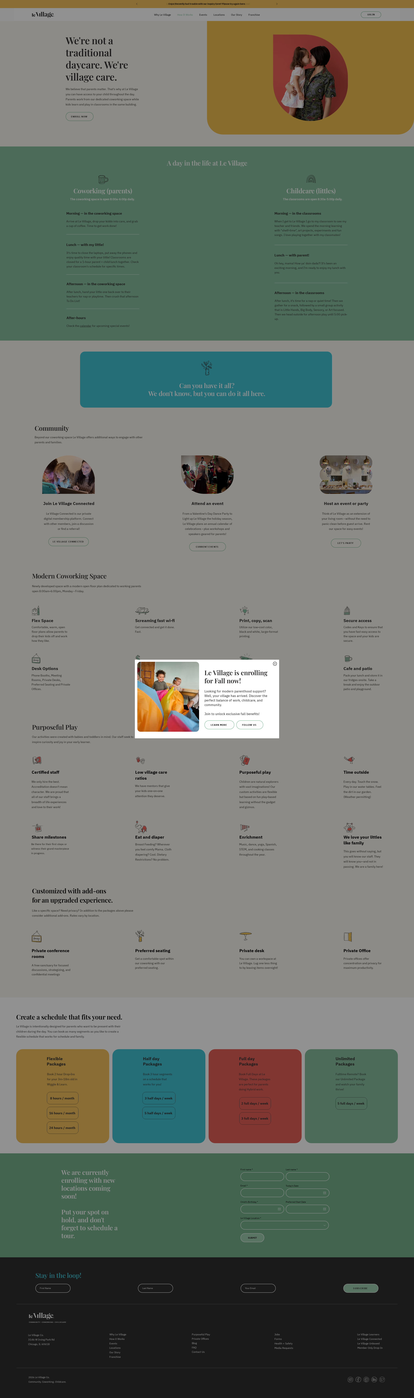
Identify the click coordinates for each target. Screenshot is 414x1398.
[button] (275, 664)
